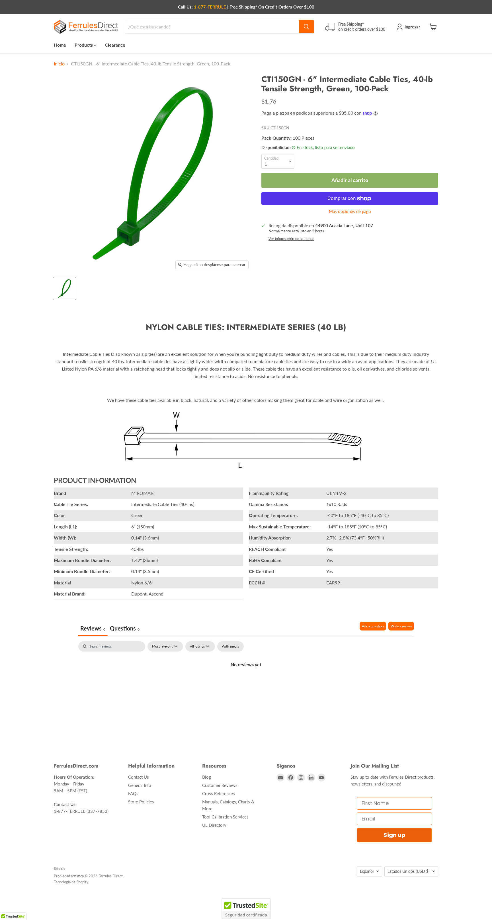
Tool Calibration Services (225, 816)
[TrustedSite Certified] (246, 908)
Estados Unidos (409, 871)
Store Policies (141, 801)
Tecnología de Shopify (71, 882)
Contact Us (138, 777)
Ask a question (373, 626)
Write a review (401, 626)
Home (60, 44)
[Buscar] (306, 26)
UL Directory (214, 825)
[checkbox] (230, 646)
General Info (139, 785)
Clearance (115, 44)
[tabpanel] (246, 683)
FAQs (133, 793)
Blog (206, 777)
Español (367, 871)
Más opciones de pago (350, 211)
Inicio (59, 63)
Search (59, 868)
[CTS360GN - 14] (64, 288)
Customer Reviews (219, 785)
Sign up (394, 835)
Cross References (218, 793)
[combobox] (212, 26)
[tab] (125, 629)
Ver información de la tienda (291, 239)
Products (84, 44)
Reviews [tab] (92, 628)
